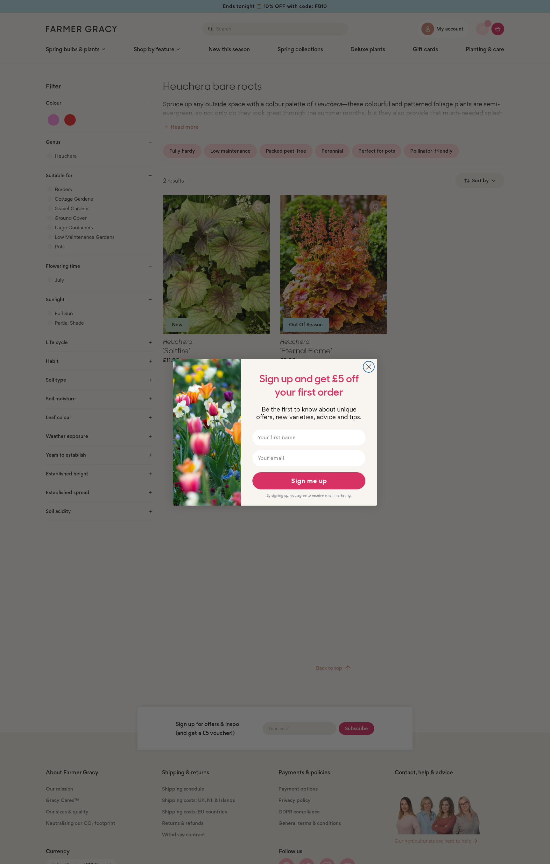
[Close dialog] (368, 366)
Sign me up (309, 481)
